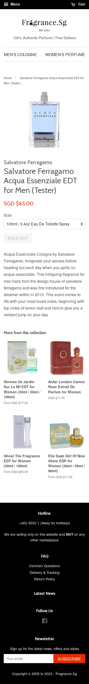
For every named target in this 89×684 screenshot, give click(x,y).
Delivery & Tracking (45, 572)
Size (8, 215)
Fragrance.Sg (66, 673)
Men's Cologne (20, 54)
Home (8, 78)
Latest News (44, 593)
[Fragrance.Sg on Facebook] (44, 621)
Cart (81, 3)
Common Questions (44, 565)
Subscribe (69, 659)
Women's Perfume (65, 54)
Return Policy (44, 578)
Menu (15, 3)
